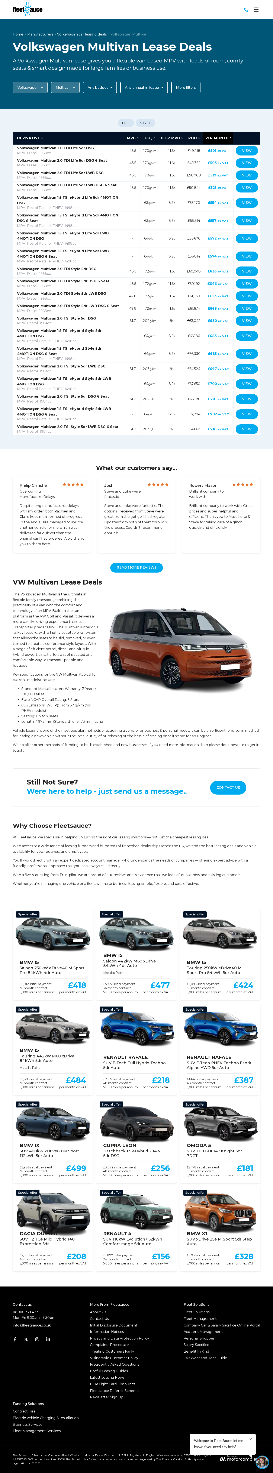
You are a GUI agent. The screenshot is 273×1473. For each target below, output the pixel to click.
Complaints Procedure (109, 1345)
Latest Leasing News (107, 1377)
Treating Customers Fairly (112, 1351)
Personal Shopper (199, 1338)
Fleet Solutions (196, 1312)
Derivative (28, 138)
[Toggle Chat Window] (262, 1462)
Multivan (63, 88)
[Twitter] (26, 1340)
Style (145, 123)
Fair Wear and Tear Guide (205, 1358)
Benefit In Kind (196, 1351)
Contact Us (228, 788)
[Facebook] (14, 1340)
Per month (217, 138)
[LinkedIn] (48, 1340)
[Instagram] (37, 1340)
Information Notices (107, 1332)
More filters (186, 88)
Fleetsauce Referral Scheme (114, 1391)
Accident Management (203, 1332)
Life (126, 123)
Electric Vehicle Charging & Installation (46, 1418)
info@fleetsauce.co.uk (32, 1325)
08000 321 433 (25, 1312)
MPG (131, 138)
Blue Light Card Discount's (112, 1384)
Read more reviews (137, 568)
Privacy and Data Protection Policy (119, 1338)
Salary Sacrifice (196, 1345)
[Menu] (256, 9)
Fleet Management (200, 1319)
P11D (192, 138)
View (247, 151)
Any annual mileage (142, 88)
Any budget (98, 88)
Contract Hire (24, 1411)
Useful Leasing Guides (109, 1371)
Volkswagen (28, 88)
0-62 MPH (170, 138)
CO (148, 138)
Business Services (27, 1425)
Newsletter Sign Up (106, 1397)
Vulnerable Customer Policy (114, 1358)
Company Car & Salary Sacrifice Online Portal (222, 1325)
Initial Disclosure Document (113, 1325)
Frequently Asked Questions (114, 1364)
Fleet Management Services (37, 1431)
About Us (98, 1312)
